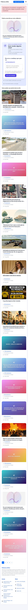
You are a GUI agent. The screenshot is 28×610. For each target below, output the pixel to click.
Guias (3, 579)
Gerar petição (11, 75)
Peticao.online (5, 1)
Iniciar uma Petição (18, 1)
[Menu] (26, 2)
